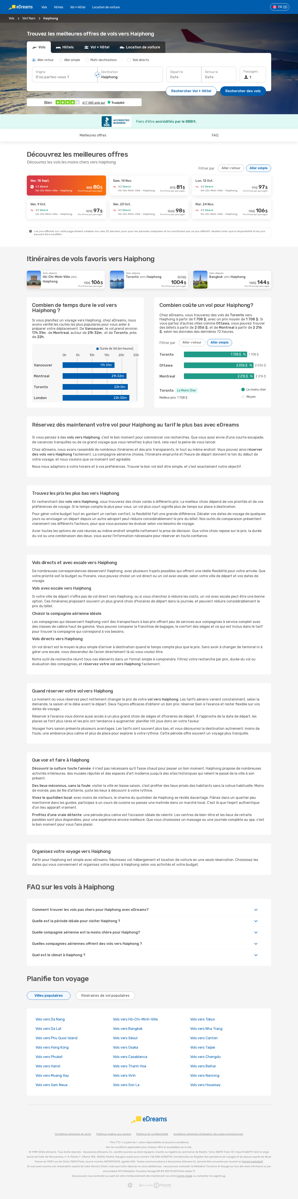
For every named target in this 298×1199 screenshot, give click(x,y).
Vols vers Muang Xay (52, 1075)
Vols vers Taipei (202, 1047)
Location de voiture (106, 7)
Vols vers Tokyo (202, 1019)
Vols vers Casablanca (130, 1057)
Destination (109, 72)
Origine (40, 72)
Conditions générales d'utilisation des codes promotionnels (208, 1134)
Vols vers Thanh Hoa (129, 1066)
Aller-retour (231, 168)
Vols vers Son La (126, 1085)
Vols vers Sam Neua (51, 1085)
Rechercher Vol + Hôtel (191, 91)
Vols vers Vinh (124, 1075)
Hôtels (58, 7)
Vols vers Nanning (204, 1075)
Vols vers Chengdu (205, 1057)
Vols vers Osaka (125, 1047)
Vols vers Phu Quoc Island (56, 1038)
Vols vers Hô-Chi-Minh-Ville (135, 1019)
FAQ (215, 135)
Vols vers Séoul (125, 1038)
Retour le (211, 72)
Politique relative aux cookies (113, 1134)
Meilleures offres (93, 135)
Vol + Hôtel (77, 7)
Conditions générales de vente (73, 1134)
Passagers (250, 71)
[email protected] (252, 1161)
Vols (44, 7)
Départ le (176, 72)
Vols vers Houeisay (205, 1085)
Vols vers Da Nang (50, 1019)
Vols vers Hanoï (48, 1066)
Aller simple (258, 168)
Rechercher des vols (243, 91)
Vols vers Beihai (203, 1066)
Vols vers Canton (204, 1038)
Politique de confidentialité (152, 1134)
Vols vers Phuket (49, 1057)
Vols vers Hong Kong (52, 1047)
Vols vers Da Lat (49, 1029)
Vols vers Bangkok (127, 1029)
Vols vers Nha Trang (206, 1029)
